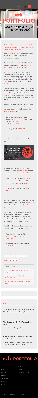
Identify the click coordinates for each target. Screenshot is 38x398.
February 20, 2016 (11, 246)
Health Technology (9, 256)
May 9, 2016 (21, 129)
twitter (10, 260)
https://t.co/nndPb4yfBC (22, 119)
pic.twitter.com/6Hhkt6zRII (14, 124)
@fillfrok (26, 183)
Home (3, 369)
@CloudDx (26, 179)
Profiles (3, 385)
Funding (3, 376)
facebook (13, 260)
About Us (21, 369)
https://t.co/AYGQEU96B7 (13, 183)
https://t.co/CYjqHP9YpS (18, 236)
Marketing (4, 382)
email (16, 260)
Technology (4, 379)
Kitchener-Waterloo (22, 256)
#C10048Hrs (17, 121)
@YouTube (9, 238)
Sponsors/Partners (24, 372)
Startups (4, 372)
